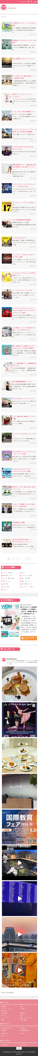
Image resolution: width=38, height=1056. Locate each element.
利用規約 (4, 1030)
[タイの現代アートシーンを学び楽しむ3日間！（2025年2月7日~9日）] (7, 336)
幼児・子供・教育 (26, 578)
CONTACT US (23, 1)
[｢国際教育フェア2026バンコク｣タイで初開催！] (7, 49)
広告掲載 (23, 1028)
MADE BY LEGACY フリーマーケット (23, 398)
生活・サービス (6, 581)
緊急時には (4, 1011)
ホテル (3, 1015)
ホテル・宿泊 (6, 586)
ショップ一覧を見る (7, 572)
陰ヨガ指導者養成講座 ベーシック (22, 381)
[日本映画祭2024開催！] (7, 531)
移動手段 (23, 1013)
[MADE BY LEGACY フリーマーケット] (7, 407)
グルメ (23, 572)
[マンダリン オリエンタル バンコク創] (19, 755)
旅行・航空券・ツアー (27, 583)
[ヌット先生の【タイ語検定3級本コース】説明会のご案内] (7, 84)
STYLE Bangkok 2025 (18, 238)
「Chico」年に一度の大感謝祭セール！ (23, 111)
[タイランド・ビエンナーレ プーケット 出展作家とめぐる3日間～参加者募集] (7, 138)
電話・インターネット (26, 1017)
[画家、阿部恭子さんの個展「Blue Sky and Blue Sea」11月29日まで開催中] (7, 354)
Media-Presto (4, 1045)
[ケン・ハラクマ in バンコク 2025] (7, 298)
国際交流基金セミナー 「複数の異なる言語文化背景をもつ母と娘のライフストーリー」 (24, 167)
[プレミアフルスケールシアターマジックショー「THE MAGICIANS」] (7, 192)
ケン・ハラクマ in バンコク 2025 (22, 290)
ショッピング (5, 1017)
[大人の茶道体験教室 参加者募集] (7, 228)
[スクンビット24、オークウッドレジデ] (19, 970)
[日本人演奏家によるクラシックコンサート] (7, 67)
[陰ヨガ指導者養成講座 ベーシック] (7, 390)
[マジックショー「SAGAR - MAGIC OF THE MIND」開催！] (7, 263)
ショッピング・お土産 (27, 575)
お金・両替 (4, 1013)
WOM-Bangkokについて (7, 1028)
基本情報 (4, 1006)
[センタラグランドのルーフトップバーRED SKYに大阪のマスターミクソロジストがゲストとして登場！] (7, 316)
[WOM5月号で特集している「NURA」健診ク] (19, 791)
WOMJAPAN (24, 1045)
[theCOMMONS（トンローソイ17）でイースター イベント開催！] (7, 460)
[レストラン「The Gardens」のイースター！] (7, 442)
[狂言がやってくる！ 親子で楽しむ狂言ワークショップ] (7, 495)
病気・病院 (23, 1019)
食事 (22, 1015)
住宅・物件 (5, 583)
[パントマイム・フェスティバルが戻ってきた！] (7, 211)
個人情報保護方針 (25, 1030)
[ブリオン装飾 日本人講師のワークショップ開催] (7, 425)
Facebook (23, 1033)
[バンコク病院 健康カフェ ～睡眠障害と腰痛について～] (7, 371)
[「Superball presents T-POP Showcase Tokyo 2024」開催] (7, 477)
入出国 (22, 1008)
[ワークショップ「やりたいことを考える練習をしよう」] (7, 281)
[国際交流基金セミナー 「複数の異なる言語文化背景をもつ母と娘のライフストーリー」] (7, 173)
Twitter (3, 1035)
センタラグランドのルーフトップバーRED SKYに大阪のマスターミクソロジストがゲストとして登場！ (23, 310)
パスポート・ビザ (6, 1008)
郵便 (3, 1019)
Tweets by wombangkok (7, 992)
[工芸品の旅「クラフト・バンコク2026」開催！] (7, 31)
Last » (28, 558)
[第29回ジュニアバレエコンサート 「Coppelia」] (7, 102)
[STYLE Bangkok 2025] (7, 246)
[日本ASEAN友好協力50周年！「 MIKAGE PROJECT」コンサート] (7, 548)
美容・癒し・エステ (7, 575)
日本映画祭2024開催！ (19, 522)
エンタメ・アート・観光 (27, 586)
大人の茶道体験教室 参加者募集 (21, 220)
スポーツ (5, 589)
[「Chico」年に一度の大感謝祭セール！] (7, 120)
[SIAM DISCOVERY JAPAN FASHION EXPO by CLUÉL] (7, 155)
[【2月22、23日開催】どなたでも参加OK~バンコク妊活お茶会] (7, 512)
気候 (22, 1006)
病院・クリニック (26, 581)
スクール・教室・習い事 (8, 578)
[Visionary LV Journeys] (19, 862)
